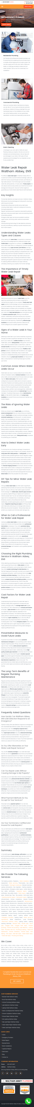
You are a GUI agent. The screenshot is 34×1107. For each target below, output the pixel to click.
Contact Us (5, 1057)
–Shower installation (14, 931)
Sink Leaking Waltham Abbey (9, 1019)
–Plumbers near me (9, 929)
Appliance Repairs (6, 1048)
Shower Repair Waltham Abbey (10, 1016)
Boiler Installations (7, 1046)
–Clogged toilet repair (20, 925)
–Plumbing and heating (17, 935)
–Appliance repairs (21, 891)
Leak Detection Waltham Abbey (10, 1005)
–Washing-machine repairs (8, 897)
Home (3, 1034)
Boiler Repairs (5, 1040)
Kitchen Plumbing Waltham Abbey (11, 1002)
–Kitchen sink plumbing (13, 927)
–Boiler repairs (22, 893)
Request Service (6, 24)
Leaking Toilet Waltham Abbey (10, 1008)
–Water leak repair (6, 935)
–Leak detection (23, 927)
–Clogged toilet (9, 925)
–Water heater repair (27, 933)
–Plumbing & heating (20, 929)
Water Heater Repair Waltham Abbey (11, 1024)
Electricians (5, 1051)
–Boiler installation (24, 881)
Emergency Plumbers (7, 1037)
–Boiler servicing (12, 883)
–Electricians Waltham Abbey (9, 921)
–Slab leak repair (16, 933)
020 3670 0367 (29, 3)
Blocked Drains (6, 1043)
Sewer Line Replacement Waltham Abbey (12, 1010)
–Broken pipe (24, 923)
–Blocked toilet (16, 923)
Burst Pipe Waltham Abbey (9, 999)
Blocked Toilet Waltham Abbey (10, 996)
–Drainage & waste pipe (15, 885)
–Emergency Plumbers (7, 917)
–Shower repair (25, 931)
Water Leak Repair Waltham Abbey (11, 1027)
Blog (3, 1054)
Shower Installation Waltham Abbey (11, 1013)
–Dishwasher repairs (21, 897)
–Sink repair (9, 933)
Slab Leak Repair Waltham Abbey (10, 1022)
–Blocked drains (28, 901)
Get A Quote (17, 981)
